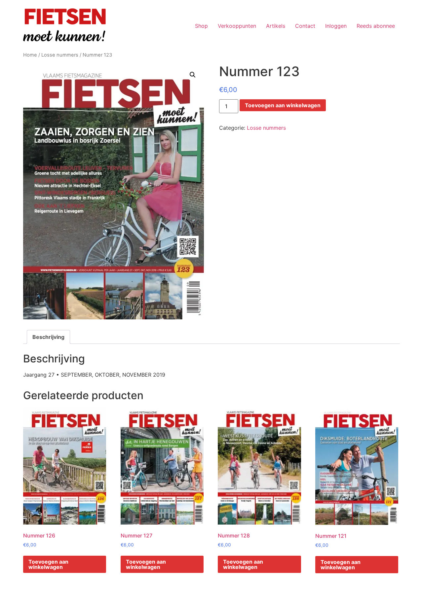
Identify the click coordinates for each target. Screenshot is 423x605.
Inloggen (336, 26)
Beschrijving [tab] (48, 337)
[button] (193, 75)
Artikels (275, 26)
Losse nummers (59, 55)
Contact (305, 26)
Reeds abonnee (376, 26)
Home (30, 55)
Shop (201, 26)
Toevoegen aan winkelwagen (283, 105)
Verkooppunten (237, 26)
